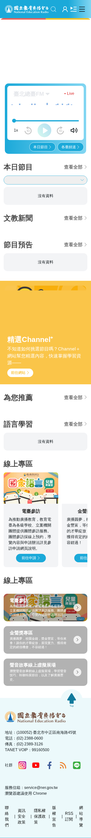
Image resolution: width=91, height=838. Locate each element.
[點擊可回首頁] (27, 9)
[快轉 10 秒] (60, 130)
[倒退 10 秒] (28, 130)
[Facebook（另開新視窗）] (49, 765)
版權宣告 (54, 816)
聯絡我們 (7, 816)
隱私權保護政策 (40, 816)
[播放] (44, 130)
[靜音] (74, 130)
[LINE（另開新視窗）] (77, 765)
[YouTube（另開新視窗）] (36, 765)
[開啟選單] (82, 9)
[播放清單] (73, 9)
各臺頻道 (68, 147)
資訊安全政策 (21, 816)
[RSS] (63, 765)
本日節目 (40, 147)
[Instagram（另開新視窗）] (22, 765)
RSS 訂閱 (69, 816)
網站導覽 (81, 816)
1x (16, 130)
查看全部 (73, 167)
